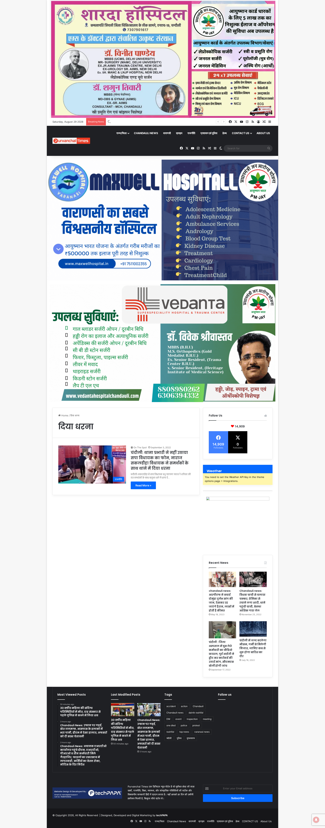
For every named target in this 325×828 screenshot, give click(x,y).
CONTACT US (240, 133)
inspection (192, 719)
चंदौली (169, 738)
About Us (263, 133)
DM (168, 719)
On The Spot (140, 447)
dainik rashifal (196, 712)
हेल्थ (224, 133)
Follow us (225, 695)
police (184, 725)
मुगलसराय (191, 738)
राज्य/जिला (121, 133)
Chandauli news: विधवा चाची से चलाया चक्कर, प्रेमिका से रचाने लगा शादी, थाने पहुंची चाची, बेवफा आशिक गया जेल (252, 600)
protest (196, 725)
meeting (207, 719)
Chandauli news (174, 712)
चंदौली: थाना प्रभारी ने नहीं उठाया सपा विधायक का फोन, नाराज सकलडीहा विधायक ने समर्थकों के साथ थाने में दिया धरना (159, 460)
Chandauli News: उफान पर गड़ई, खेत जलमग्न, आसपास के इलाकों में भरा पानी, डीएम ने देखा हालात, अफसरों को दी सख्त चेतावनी (148, 734)
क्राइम (179, 133)
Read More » (143, 485)
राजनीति (191, 133)
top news (184, 731)
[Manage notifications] (316, 820)
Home (64, 415)
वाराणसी (167, 133)
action (184, 706)
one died (170, 725)
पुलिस (179, 738)
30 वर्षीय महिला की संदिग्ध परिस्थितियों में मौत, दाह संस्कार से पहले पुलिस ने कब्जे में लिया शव (122, 730)
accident (171, 706)
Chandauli (198, 706)
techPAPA (162, 815)
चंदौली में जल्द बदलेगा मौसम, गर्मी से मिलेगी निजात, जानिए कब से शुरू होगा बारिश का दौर (253, 648)
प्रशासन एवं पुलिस (208, 133)
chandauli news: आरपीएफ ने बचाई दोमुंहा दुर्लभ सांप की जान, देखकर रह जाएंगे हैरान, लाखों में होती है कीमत (221, 600)
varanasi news (202, 731)
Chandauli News (146, 133)
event (178, 719)
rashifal (170, 731)
